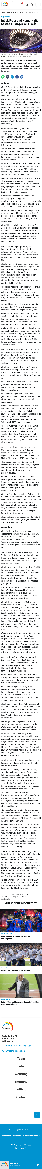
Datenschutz (6, 1136)
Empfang (21, 1081)
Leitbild (21, 1089)
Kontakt (20, 1097)
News (3, 12)
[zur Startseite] (5, 4)
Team (21, 1058)
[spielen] (38, 1165)
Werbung (21, 1074)
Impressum (17, 1136)
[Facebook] (17, 77)
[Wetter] (26, 4)
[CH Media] (21, 1148)
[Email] (12, 77)
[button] (32, 4)
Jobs (21, 1066)
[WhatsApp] (3, 77)
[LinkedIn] (21, 77)
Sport (8, 12)
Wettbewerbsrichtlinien (31, 1136)
